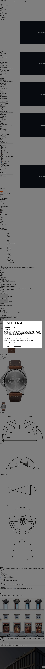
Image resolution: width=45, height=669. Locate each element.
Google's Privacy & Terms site (34, 332)
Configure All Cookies (17, 346)
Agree (8, 346)
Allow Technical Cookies (8, 329)
